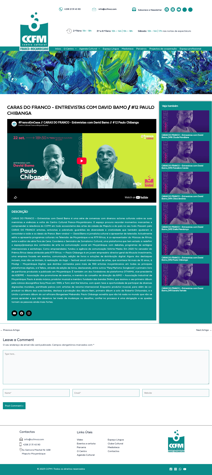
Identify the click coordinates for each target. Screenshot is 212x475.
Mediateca (127, 48)
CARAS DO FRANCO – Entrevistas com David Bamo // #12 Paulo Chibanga (182, 258)
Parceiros (141, 48)
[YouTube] (179, 9)
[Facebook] (167, 9)
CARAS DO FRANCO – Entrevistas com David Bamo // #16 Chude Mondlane (182, 136)
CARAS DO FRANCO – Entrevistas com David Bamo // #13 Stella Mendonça (182, 228)
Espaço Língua (111, 48)
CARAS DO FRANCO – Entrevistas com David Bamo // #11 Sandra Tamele (182, 289)
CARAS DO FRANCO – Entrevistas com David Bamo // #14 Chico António (182, 197)
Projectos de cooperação (163, 48)
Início (58, 48)
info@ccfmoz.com (108, 9)
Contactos (113, 451)
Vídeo (80, 439)
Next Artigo (204, 330)
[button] (75, 48)
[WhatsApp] (180, 469)
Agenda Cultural (88, 48)
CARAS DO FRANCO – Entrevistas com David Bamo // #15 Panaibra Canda (182, 166)
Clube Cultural (115, 443)
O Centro (69, 48)
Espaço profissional (190, 48)
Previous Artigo (10, 330)
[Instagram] (173, 9)
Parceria (81, 447)
